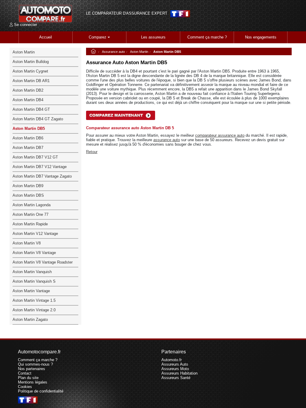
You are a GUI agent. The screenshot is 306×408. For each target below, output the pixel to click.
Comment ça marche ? (207, 37)
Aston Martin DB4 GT (31, 109)
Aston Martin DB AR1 (31, 80)
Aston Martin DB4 (28, 100)
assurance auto (166, 140)
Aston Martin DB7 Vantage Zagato (42, 176)
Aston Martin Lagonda (32, 205)
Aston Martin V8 (27, 243)
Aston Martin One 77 (30, 214)
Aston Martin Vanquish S (34, 281)
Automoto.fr (171, 360)
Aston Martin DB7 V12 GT (35, 157)
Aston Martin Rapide (30, 224)
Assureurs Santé (175, 377)
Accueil (45, 37)
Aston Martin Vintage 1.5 (34, 300)
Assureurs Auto (174, 364)
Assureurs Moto (175, 369)
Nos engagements (260, 37)
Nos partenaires (31, 369)
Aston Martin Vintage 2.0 (34, 310)
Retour (91, 152)
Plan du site (28, 377)
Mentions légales (32, 382)
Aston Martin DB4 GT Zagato (38, 119)
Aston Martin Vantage (31, 291)
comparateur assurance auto (219, 135)
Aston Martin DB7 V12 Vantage (40, 166)
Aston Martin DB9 (28, 186)
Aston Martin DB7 (28, 147)
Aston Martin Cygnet (30, 71)
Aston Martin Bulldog (31, 61)
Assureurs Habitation (179, 373)
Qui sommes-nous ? (35, 364)
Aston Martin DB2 (28, 90)
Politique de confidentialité (40, 391)
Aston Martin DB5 (29, 128)
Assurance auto (113, 51)
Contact (24, 373)
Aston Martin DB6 (28, 138)
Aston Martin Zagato (30, 319)
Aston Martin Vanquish (32, 272)
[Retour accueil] (45, 13)
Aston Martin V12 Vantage (35, 233)
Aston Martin (139, 51)
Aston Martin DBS (28, 195)
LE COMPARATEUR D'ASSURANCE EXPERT (126, 13)
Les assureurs (153, 37)
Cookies (25, 386)
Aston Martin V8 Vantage (34, 252)
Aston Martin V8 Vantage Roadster (43, 262)
